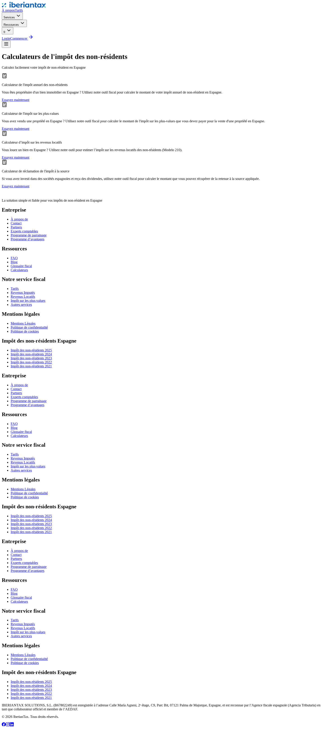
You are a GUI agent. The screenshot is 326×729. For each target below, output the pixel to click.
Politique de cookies (25, 331)
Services (10, 17)
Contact (16, 223)
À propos (8, 10)
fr (5, 32)
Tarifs (19, 10)
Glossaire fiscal (21, 266)
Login (6, 38)
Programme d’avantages (27, 239)
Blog (14, 262)
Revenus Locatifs (23, 296)
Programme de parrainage (29, 235)
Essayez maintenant (15, 100)
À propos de (19, 219)
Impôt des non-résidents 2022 (31, 362)
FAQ (14, 258)
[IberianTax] (24, 6)
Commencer (19, 38)
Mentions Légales (23, 323)
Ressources (12, 24)
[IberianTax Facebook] (4, 725)
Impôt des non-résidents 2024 (31, 354)
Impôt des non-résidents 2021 (31, 366)
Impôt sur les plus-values (28, 300)
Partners (16, 227)
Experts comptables (24, 231)
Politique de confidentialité (29, 327)
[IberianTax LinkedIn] (12, 725)
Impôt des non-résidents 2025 (31, 350)
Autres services (21, 304)
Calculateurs (19, 270)
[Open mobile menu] (6, 44)
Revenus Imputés (23, 292)
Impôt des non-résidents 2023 (31, 358)
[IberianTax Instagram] (8, 725)
